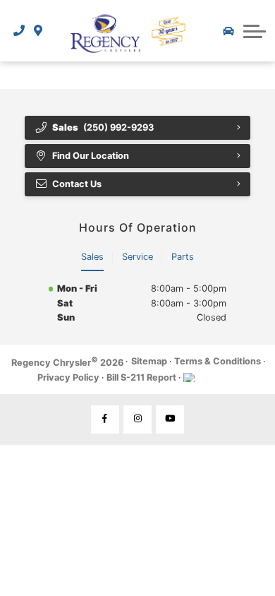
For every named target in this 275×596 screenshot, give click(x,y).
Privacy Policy (68, 377)
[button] (254, 31)
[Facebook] (105, 419)
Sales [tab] (92, 256)
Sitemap (149, 361)
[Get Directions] (38, 30)
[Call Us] (19, 30)
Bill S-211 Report (141, 377)
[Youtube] (170, 419)
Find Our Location (90, 155)
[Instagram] (137, 419)
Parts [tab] (182, 256)
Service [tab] (137, 256)
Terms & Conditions (217, 361)
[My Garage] (228, 31)
